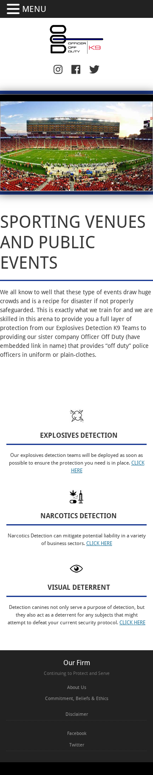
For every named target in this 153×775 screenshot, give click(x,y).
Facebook (76, 733)
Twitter (76, 745)
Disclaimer (76, 714)
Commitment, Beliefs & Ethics (76, 698)
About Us (76, 687)
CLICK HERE (99, 543)
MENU (34, 9)
